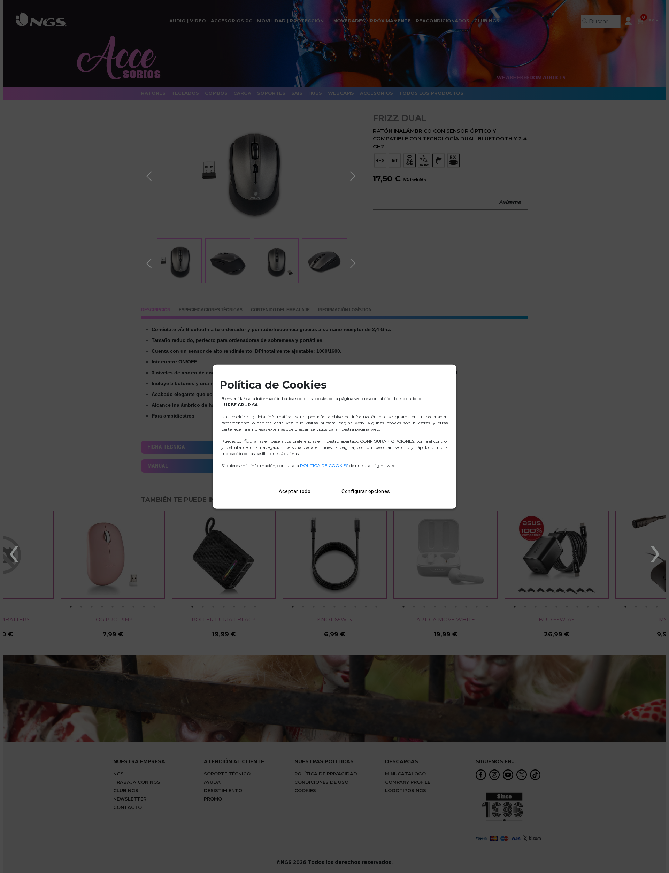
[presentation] (13, 550)
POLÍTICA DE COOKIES (324, 465)
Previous (149, 174)
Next (353, 174)
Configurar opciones (365, 491)
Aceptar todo (294, 491)
